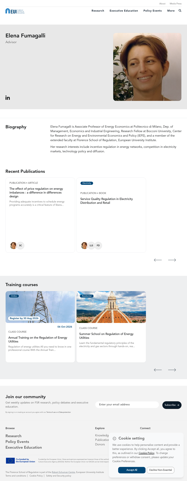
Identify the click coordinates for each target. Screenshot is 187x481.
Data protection (65, 412)
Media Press (176, 4)
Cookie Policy (36, 476)
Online (14, 296)
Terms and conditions (15, 476)
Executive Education (23, 448)
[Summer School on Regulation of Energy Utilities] (111, 307)
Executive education (124, 11)
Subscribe (170, 405)
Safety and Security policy (58, 476)
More (171, 11)
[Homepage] (14, 11)
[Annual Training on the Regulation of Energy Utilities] (40, 307)
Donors (100, 444)
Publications (103, 440)
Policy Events (152, 11)
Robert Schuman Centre (63, 472)
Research (98, 11)
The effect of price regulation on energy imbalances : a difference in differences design (36, 192)
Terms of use (51, 412)
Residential (86, 296)
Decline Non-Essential (160, 470)
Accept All (131, 470)
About (162, 4)
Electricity (87, 183)
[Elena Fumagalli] (14, 245)
